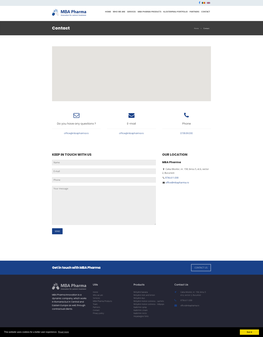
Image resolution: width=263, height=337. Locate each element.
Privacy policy (98, 313)
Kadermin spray (140, 307)
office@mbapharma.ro (76, 133)
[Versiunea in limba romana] (203, 3)
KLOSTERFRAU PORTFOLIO (175, 11)
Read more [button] (63, 332)
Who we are (119, 11)
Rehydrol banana (141, 292)
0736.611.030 (186, 133)
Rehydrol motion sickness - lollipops (149, 304)
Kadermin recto (140, 313)
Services (131, 11)
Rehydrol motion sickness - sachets (149, 301)
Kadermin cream (141, 310)
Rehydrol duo (139, 298)
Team (95, 304)
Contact (205, 11)
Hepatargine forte (141, 316)
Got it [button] (249, 332)
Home (108, 11)
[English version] (208, 3)
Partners (194, 11)
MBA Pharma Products (149, 11)
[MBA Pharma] (69, 12)
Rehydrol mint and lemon (144, 295)
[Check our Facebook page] (199, 3)
